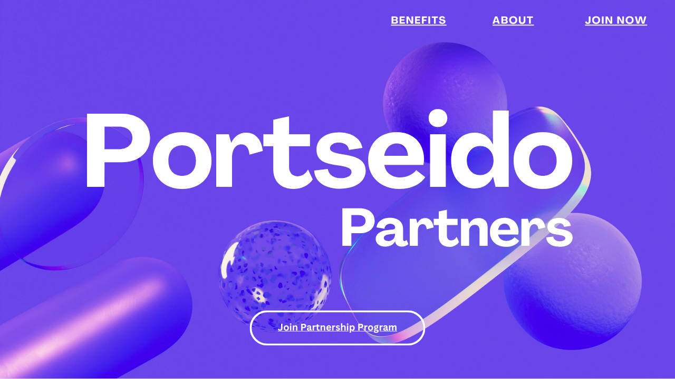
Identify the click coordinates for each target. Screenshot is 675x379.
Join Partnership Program (337, 326)
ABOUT (513, 22)
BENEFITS (418, 22)
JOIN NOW (616, 22)
